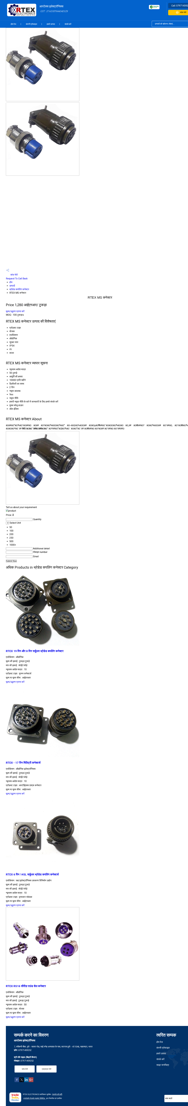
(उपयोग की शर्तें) (57, 1094)
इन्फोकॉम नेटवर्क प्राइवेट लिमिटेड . (35, 1098)
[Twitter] (21, 1081)
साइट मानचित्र (162, 1065)
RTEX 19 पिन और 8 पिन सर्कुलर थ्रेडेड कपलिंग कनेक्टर (34, 651)
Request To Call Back (17, 278)
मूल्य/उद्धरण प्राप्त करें (15, 311)
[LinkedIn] (26, 1081)
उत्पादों (12, 285)
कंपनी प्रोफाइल (31, 24)
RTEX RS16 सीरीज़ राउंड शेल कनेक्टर (26, 986)
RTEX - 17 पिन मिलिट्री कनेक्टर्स (23, 762)
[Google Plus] (31, 1081)
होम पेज (13, 24)
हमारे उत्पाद (51, 24)
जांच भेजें (13, 274)
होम (10, 282)
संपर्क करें (68, 24)
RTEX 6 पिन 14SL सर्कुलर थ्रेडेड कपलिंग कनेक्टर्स (32, 874)
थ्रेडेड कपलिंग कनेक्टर (19, 289)
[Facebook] (17, 1081)
